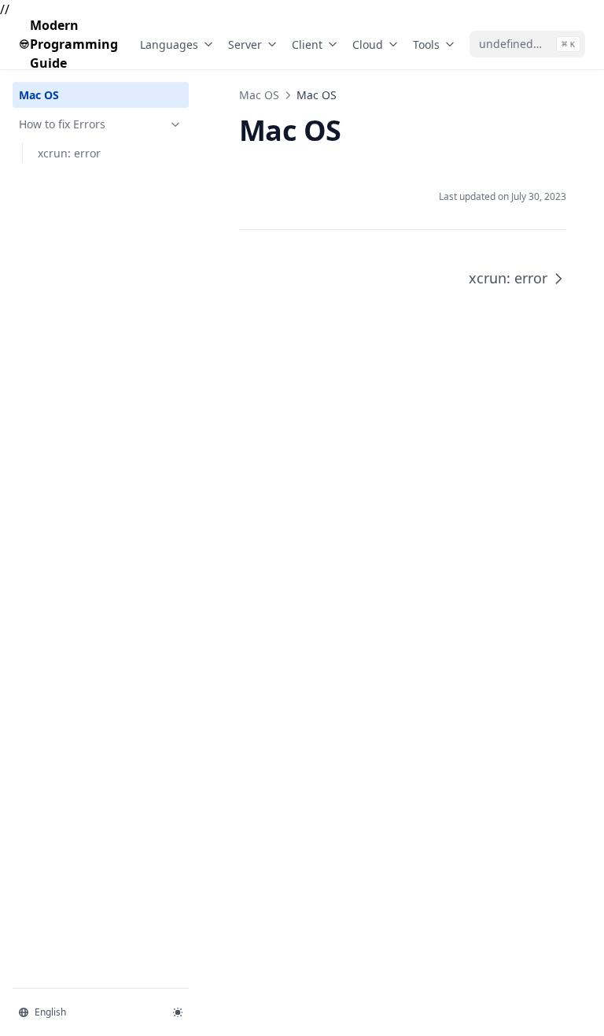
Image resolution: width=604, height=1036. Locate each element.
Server (245, 44)
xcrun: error (69, 153)
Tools (426, 44)
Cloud (367, 44)
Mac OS (39, 94)
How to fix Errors (62, 124)
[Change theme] (178, 1012)
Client (307, 44)
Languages (169, 44)
